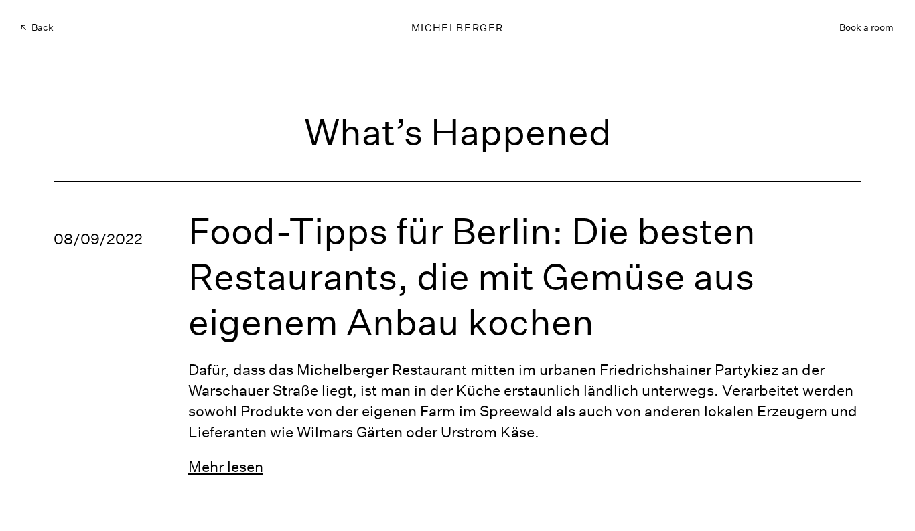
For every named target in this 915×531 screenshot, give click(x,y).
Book (866, 27)
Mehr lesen (225, 466)
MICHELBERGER (457, 27)
